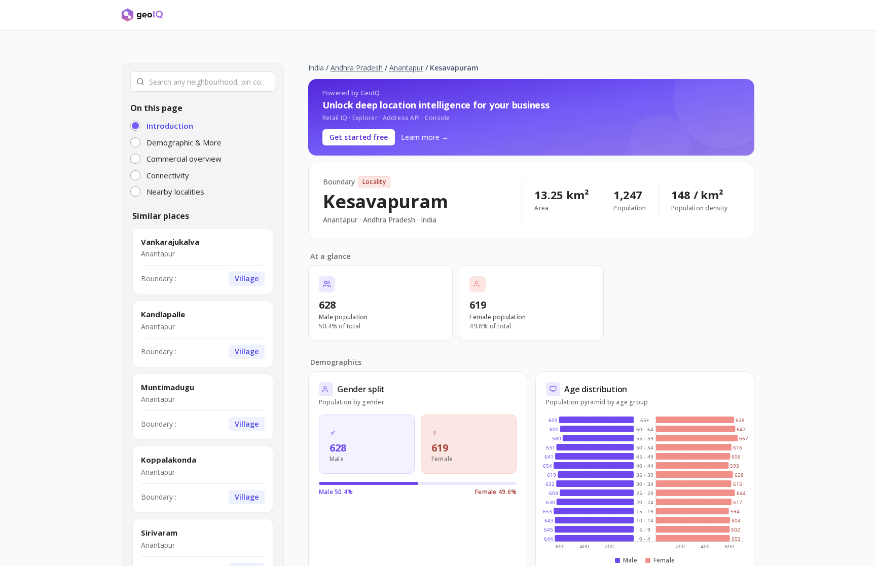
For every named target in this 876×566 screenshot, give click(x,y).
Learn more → (425, 137)
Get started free (359, 137)
